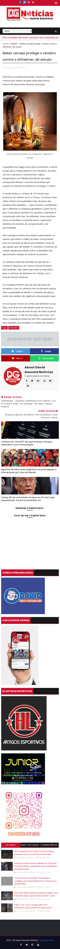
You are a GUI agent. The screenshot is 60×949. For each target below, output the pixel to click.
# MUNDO (13, 327)
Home (5, 43)
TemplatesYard (46, 940)
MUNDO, (23, 67)
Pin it (19, 358)
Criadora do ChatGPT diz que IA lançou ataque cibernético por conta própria (26, 443)
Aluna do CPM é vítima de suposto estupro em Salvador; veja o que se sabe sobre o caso (36, 894)
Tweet (19, 351)
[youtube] (33, 2)
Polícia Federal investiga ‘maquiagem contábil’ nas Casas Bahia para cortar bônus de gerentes (35, 881)
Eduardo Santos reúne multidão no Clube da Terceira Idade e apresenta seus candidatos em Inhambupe (35, 866)
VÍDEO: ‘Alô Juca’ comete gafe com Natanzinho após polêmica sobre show (33, 906)
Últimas (11, 845)
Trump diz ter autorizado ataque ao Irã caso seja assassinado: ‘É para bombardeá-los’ (28, 499)
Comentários (49, 845)
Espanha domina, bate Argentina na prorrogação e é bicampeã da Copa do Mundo (29, 471)
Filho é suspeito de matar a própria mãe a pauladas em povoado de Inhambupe (34, 853)
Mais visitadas (30, 845)
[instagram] (28, 2)
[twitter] (24, 2)
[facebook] (20, 2)
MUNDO (14, 43)
